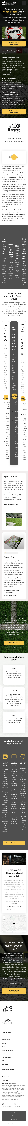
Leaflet (8, 931)
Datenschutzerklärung (7, 1123)
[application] (14, 924)
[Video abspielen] (14, 157)
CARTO (24, 931)
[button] (14, 924)
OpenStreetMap (14, 931)
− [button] (4, 919)
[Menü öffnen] (24, 3)
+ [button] (4, 917)
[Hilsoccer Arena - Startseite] (9, 3)
